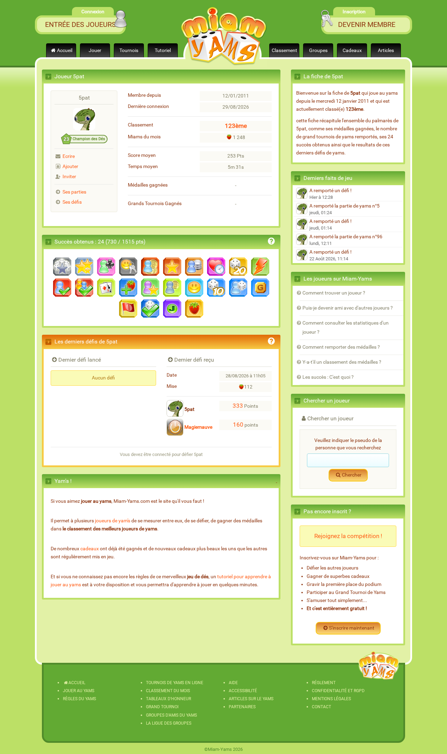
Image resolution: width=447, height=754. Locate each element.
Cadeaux (352, 50)
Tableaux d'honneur (168, 698)
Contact (321, 706)
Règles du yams (79, 698)
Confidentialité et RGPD (338, 690)
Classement (284, 50)
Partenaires (242, 706)
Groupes (318, 50)
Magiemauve (197, 427)
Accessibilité (243, 690)
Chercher (351, 475)
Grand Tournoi (162, 706)
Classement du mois (168, 690)
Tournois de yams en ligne (174, 682)
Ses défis (72, 202)
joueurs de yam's (112, 521)
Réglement (324, 682)
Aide (233, 682)
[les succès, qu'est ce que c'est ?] (271, 242)
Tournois (128, 50)
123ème (236, 125)
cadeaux (89, 549)
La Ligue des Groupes (168, 723)
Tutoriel (163, 50)
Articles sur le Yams (251, 698)
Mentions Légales (331, 698)
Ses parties (74, 192)
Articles (386, 50)
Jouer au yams (78, 690)
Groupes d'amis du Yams (171, 715)
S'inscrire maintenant (351, 628)
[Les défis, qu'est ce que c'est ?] (271, 342)
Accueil (64, 50)
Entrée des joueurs (80, 24)
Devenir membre (366, 24)
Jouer (95, 50)
